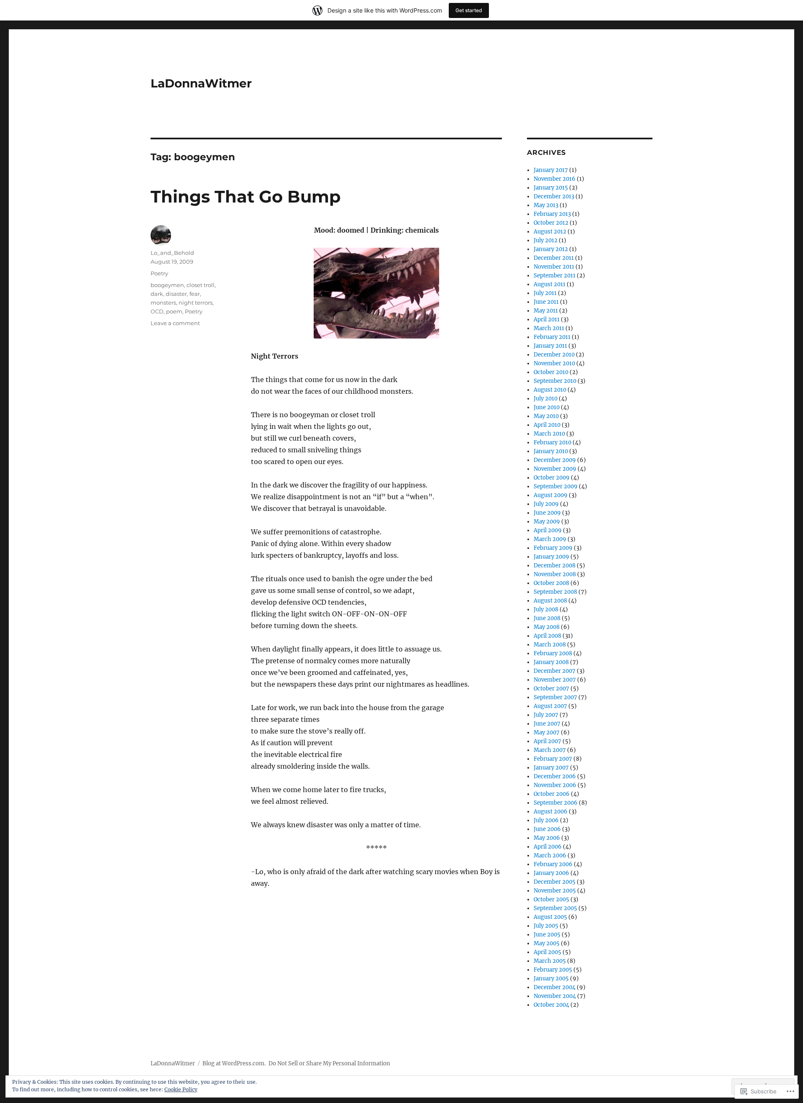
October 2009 (552, 477)
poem (174, 311)
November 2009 (555, 468)
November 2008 (555, 574)
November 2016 (554, 178)
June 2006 (547, 829)
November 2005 (555, 890)
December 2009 (555, 460)
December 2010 (554, 354)
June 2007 (547, 723)
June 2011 (546, 301)
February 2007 (553, 758)
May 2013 (546, 205)
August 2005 (550, 917)
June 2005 (547, 934)
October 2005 (551, 899)
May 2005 (547, 943)
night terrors (195, 302)
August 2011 (549, 284)
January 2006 (551, 873)
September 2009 (556, 486)
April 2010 (547, 424)
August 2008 (550, 600)
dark (157, 293)
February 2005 (553, 969)
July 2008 (546, 609)
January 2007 (551, 767)
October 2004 (551, 1004)
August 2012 (550, 231)
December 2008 (554, 565)
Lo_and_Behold (172, 252)
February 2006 (553, 864)
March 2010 (549, 433)
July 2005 (546, 925)
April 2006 (548, 846)
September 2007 (555, 697)
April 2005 (547, 952)
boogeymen (167, 285)
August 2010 (550, 389)
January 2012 (551, 249)
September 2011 (554, 275)
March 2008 (550, 644)
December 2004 (554, 987)
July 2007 (546, 714)
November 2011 (554, 266)
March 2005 (550, 960)
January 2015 (551, 187)
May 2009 (547, 521)
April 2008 (547, 635)
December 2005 (554, 881)
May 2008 (547, 627)
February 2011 (552, 337)
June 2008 (547, 618)
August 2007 (550, 706)
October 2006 (552, 794)
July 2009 (546, 504)
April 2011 (547, 319)
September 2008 (555, 591)
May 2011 (546, 310)
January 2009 (551, 556)
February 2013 (552, 214)
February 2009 (553, 548)
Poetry (159, 273)
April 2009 (548, 530)
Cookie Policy (180, 1089)
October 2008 (551, 583)
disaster (176, 293)
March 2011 (549, 328)
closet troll (201, 285)
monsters (163, 302)
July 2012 (545, 240)
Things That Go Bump (246, 196)
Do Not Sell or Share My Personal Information (329, 1063)
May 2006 (547, 837)
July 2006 (546, 820)
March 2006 (550, 855)
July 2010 (545, 398)
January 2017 (551, 170)
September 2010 (555, 381)
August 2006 (551, 811)
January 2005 (551, 978)
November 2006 (555, 785)
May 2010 (546, 416)
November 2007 (555, 679)
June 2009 (547, 512)
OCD (157, 311)
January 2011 (550, 345)
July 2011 (545, 293)
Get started (468, 10)
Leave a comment (175, 323)
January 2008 (551, 662)
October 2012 (551, 222)
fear (194, 293)
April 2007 (547, 741)
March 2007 (550, 750)
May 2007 (547, 732)
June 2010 (547, 407)
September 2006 (556, 802)
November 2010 (554, 363)
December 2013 (554, 196)
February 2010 (552, 442)
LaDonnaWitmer (201, 83)
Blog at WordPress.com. (234, 1063)
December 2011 (554, 258)
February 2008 (553, 653)
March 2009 (550, 539)
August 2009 (551, 495)
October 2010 (551, 372)
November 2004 (555, 996)
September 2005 (555, 908)
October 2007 (551, 688)
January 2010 (551, 451)
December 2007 (554, 671)
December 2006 (555, 776)
